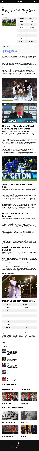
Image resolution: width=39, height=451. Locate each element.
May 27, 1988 (31, 27)
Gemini (31, 35)
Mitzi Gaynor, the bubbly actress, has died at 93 (12, 360)
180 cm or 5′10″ (32, 30)
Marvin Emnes (31, 18)
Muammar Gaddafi (8, 436)
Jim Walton (24, 436)
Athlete (4, 7)
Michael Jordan (7, 403)
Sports (33, 38)
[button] (2, 1)
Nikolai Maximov (26, 389)
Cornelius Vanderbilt (9, 422)
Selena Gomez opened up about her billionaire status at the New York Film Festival (12, 379)
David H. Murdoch (8, 389)
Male (32, 21)
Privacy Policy (24, 447)
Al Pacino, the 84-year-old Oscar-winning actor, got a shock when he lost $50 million (12, 353)
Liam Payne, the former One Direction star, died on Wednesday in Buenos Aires (12, 366)
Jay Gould (24, 422)
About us (13, 447)
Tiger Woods (25, 403)
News (8, 349)
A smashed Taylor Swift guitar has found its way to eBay (12, 373)
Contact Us (18, 447)
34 (31, 24)
